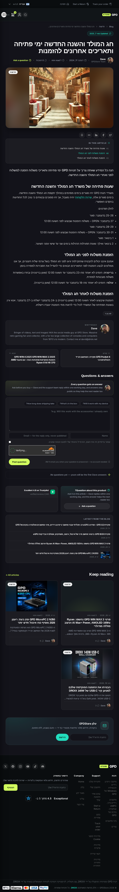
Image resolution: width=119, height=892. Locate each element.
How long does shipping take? (40, 403)
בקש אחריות (97, 816)
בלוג (82, 787)
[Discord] (43, 766)
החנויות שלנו (94, 781)
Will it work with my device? (95, 403)
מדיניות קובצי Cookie (94, 837)
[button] (9, 14)
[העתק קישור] (89, 135)
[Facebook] (13, 766)
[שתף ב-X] (110, 135)
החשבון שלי (95, 787)
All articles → (12, 575)
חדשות (102, 26)
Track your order (97, 826)
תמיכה (63, 4)
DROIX (74, 888)
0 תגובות (40, 60)
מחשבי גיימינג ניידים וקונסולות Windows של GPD (110, 787)
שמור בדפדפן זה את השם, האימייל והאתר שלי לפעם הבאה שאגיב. (79, 442)
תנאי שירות (95, 854)
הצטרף (10, 787)
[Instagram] (20, 766)
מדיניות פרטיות (97, 846)
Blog (111, 26)
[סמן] (82, 135)
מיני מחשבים (111, 821)
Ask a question (20, 60)
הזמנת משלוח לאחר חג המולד (91, 158)
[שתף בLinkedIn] (96, 135)
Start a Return (97, 807)
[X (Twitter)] (5, 766)
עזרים (114, 826)
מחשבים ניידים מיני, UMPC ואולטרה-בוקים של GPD (112, 807)
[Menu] (4, 14)
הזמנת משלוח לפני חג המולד (91, 153)
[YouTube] (28, 766)
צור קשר (80, 804)
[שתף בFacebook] (103, 135)
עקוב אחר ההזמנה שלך (96, 797)
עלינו (82, 799)
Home (81, 781)
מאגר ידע (80, 793)
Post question (19, 462)
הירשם (62, 737)
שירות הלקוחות (83, 197)
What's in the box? (68, 403)
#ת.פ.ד (108, 313)
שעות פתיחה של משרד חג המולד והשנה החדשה (82, 148)
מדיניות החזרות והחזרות (96, 862)
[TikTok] (35, 766)
